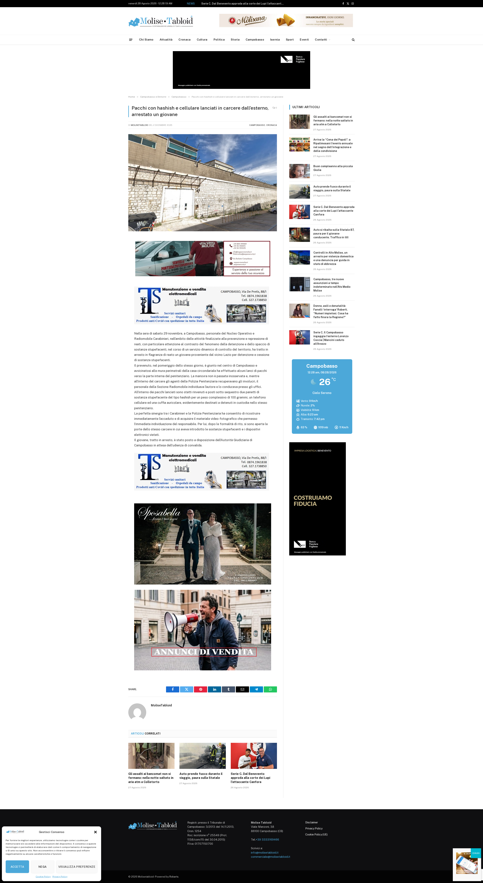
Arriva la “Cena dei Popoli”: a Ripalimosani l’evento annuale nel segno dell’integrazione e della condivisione (333, 145)
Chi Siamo (146, 39)
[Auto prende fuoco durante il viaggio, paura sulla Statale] (202, 756)
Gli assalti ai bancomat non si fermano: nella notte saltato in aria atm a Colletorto (150, 778)
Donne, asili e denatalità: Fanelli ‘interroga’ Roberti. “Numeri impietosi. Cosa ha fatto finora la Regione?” (330, 311)
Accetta (17, 866)
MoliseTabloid (139, 125)
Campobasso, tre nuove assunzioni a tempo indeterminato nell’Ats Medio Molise (331, 285)
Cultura (202, 39)
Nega (42, 866)
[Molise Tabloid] (166, 21)
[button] (95, 832)
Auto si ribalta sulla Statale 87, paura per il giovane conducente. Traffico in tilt (238, 3)
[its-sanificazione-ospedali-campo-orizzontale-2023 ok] (201, 323)
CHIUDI (476, 853)
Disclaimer (311, 822)
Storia (235, 39)
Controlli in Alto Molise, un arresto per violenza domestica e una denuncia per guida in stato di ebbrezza (333, 258)
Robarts (173, 876)
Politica (219, 39)
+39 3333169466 (267, 839)
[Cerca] (353, 39)
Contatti (321, 39)
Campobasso (255, 39)
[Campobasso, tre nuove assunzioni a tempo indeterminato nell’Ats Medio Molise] (299, 284)
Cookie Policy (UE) (316, 834)
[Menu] (130, 39)
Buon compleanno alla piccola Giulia (333, 168)
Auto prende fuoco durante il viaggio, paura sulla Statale (200, 776)
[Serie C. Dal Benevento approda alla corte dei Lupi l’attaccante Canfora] (254, 756)
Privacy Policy (59, 876)
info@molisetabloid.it (264, 852)
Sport (290, 39)
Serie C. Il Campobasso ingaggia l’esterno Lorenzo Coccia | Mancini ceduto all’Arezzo (330, 338)
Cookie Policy (43, 876)
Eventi (304, 39)
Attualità (166, 39)
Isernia (275, 39)
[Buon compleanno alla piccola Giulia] (299, 171)
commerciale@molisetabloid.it (270, 856)
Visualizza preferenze (76, 866)
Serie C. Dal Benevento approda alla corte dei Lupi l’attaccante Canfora (250, 778)
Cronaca (184, 39)
